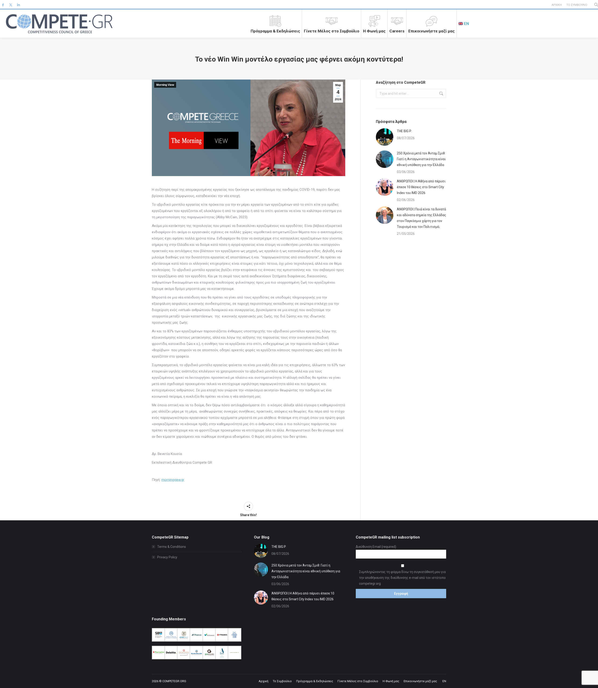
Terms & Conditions (171, 547)
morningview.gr (172, 480)
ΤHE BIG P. (404, 131)
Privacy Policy (167, 557)
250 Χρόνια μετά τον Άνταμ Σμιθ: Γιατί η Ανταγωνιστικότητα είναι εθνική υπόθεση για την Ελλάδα (421, 159)
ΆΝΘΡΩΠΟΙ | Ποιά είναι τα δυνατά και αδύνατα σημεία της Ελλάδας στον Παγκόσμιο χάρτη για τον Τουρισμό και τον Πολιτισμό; (421, 218)
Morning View (165, 85)
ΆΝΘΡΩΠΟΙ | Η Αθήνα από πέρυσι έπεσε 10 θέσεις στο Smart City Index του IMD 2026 (421, 187)
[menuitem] (464, 23)
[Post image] (384, 137)
